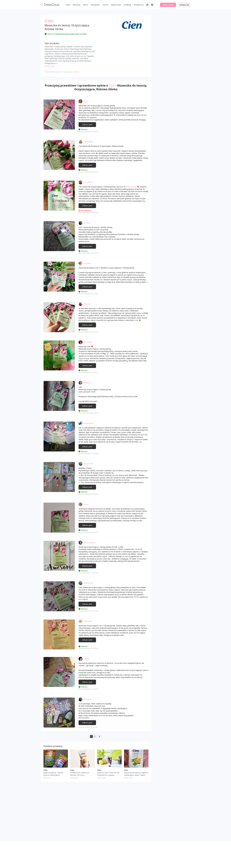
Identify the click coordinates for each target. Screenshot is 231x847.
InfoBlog (127, 5)
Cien (112, 85)
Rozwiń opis (49, 66)
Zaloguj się (184, 5)
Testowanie (95, 5)
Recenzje (76, 5)
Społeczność (116, 5)
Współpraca (139, 5)
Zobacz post (87, 124)
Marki (85, 5)
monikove (76, 72)
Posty (68, 5)
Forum (105, 5)
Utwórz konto (168, 5)
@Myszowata (131, 187)
